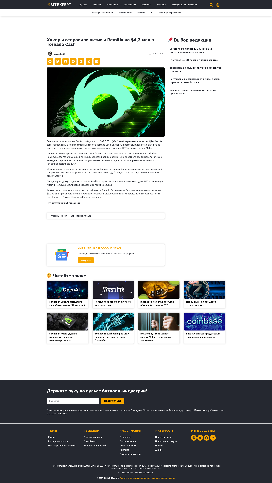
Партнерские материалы (62, 445)
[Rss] (213, 438)
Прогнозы (146, 4)
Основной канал (93, 437)
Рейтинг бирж (125, 12)
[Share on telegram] (50, 61)
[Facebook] (206, 438)
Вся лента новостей (95, 445)
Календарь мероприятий (169, 12)
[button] (86, 260)
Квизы (51, 437)
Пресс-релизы (163, 437)
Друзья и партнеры (130, 454)
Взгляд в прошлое (58, 441)
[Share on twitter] (58, 61)
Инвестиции (112, 4)
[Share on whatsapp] (89, 61)
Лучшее (83, 4)
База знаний (130, 4)
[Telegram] (194, 438)
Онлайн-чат (90, 441)
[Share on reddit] (73, 61)
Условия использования (163, 478)
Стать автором (128, 441)
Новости (97, 4)
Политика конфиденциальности (135, 478)
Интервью (161, 4)
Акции (158, 449)
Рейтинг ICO (143, 12)
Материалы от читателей (184, 4)
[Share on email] (97, 61)
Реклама (124, 449)
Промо (159, 445)
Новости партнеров (166, 441)
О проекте (125, 437)
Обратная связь (128, 445)
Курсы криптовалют (100, 12)
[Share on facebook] (65, 61)
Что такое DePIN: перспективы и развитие (194, 60)
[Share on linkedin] (81, 61)
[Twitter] (200, 438)
